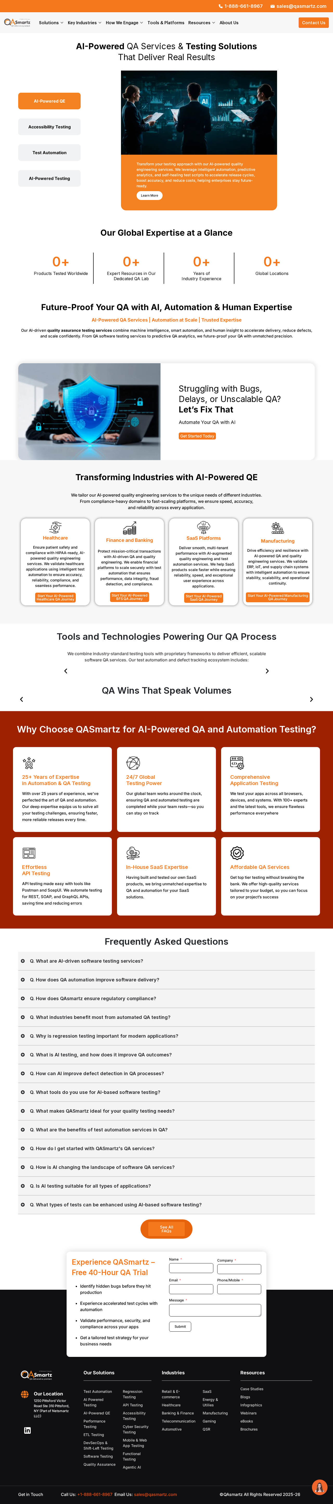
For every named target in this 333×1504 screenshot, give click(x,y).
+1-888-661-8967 (95, 1494)
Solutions (49, 22)
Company (225, 1260)
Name (174, 1259)
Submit (180, 1326)
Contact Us (313, 22)
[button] (65, 671)
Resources (199, 22)
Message (176, 1300)
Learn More (149, 195)
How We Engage (122, 22)
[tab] (49, 101)
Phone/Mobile (228, 1280)
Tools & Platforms (166, 22)
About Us (229, 22)
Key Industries (82, 22)
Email (173, 1280)
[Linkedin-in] (27, 1430)
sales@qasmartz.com (156, 1494)
